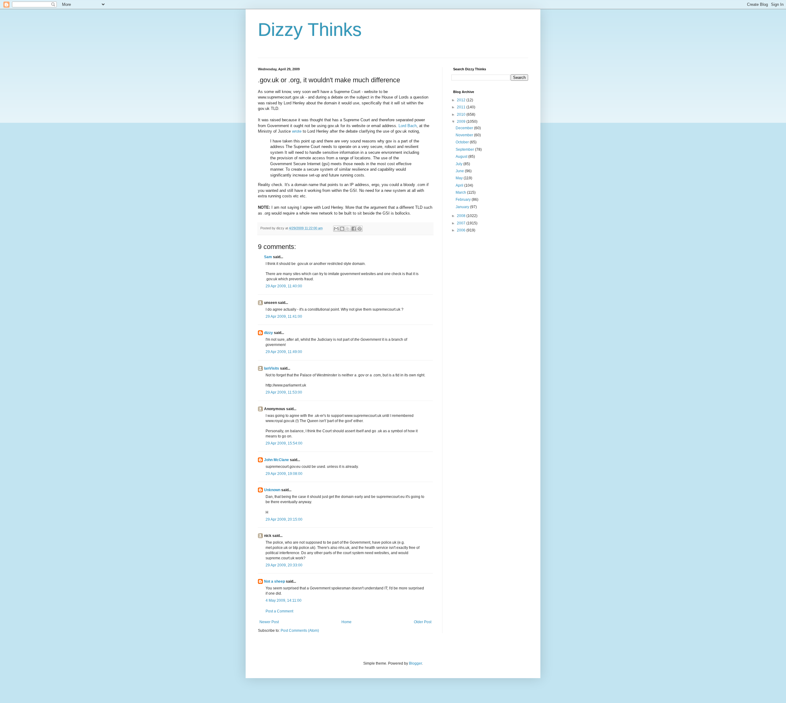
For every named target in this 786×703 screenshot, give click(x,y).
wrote (297, 131)
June (460, 171)
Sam (268, 257)
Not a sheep (274, 581)
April (460, 185)
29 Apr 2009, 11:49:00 (284, 352)
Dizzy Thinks (310, 29)
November (465, 135)
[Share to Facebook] (354, 229)
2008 (461, 216)
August (462, 156)
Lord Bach (408, 125)
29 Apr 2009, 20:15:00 (284, 519)
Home (346, 622)
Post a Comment (279, 611)
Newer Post (269, 622)
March (461, 192)
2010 (461, 114)
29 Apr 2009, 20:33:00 (284, 565)
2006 (461, 230)
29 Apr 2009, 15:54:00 (284, 443)
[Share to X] (348, 229)
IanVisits (271, 368)
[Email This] (336, 229)
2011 (461, 107)
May (460, 178)
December (465, 128)
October (463, 142)
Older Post (422, 622)
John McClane (276, 460)
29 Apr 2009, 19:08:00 (284, 474)
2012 (461, 100)
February (464, 199)
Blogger (415, 663)
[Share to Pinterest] (359, 229)
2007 (461, 223)
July (459, 164)
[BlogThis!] (342, 229)
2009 (461, 121)
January (463, 207)
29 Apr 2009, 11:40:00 (284, 286)
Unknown (272, 490)
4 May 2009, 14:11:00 (284, 600)
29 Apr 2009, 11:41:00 (284, 316)
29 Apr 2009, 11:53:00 (284, 392)
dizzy (268, 333)
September (465, 149)
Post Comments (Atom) (300, 630)
